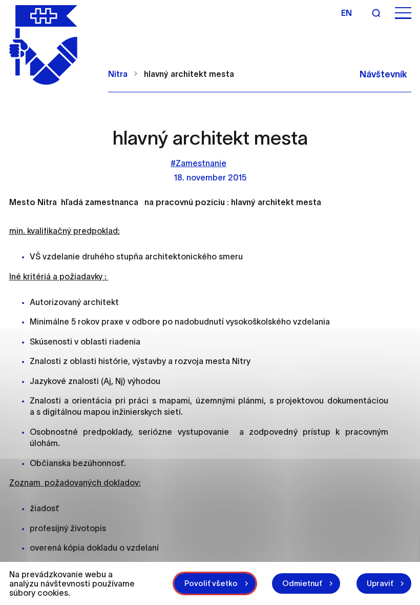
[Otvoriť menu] (403, 13)
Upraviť (380, 583)
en (346, 12)
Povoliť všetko (211, 583)
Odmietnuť (302, 583)
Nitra (118, 73)
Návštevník (383, 74)
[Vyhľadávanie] (376, 13)
